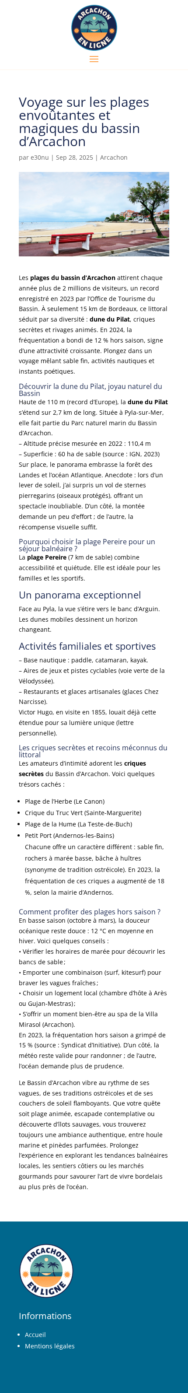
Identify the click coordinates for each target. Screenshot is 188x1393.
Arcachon (114, 157)
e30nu (40, 157)
